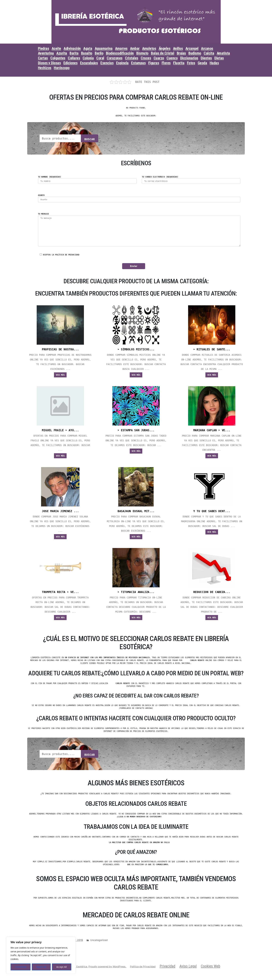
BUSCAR (89, 139)
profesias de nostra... (60, 349)
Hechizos (44, 68)
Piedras (43, 48)
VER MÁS (60, 375)
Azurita (61, 53)
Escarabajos (89, 63)
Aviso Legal (188, 966)
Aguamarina (104, 48)
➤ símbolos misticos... (136, 349)
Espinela (122, 63)
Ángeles (164, 48)
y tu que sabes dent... (211, 511)
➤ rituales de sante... (211, 349)
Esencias (106, 63)
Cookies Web (210, 966)
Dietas (219, 58)
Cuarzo (159, 58)
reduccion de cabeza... (211, 592)
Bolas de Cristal (162, 53)
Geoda (202, 63)
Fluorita (178, 63)
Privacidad (167, 966)
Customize (20, 966)
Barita (74, 53)
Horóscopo (62, 68)
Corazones (114, 58)
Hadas (214, 63)
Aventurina (46, 53)
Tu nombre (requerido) (49, 177)
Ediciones (70, 63)
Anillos (178, 48)
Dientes (206, 58)
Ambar (135, 48)
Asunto (41, 195)
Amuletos (149, 48)
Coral (100, 58)
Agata (87, 48)
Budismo (194, 53)
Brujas (181, 53)
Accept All (61, 966)
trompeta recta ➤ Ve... (60, 592)
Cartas (43, 58)
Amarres (121, 48)
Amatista (223, 53)
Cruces (146, 58)
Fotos (191, 63)
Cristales (131, 58)
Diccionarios (189, 58)
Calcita (209, 53)
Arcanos (207, 48)
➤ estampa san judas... (136, 430)
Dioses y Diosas (49, 63)
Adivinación (72, 48)
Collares (74, 58)
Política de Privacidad (143, 966)
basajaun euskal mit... (136, 511)
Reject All (41, 966)
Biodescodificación (120, 53)
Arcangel (191, 48)
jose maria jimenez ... (60, 511)
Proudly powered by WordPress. (107, 966)
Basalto (86, 53)
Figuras (153, 63)
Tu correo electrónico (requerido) (160, 177)
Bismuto (142, 53)
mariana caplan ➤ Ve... (211, 430)
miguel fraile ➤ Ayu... (60, 430)
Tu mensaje (43, 214)
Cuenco (172, 58)
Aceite (56, 48)
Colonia (88, 58)
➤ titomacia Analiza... (136, 592)
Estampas (138, 63)
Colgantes (57, 58)
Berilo (99, 53)
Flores (166, 63)
